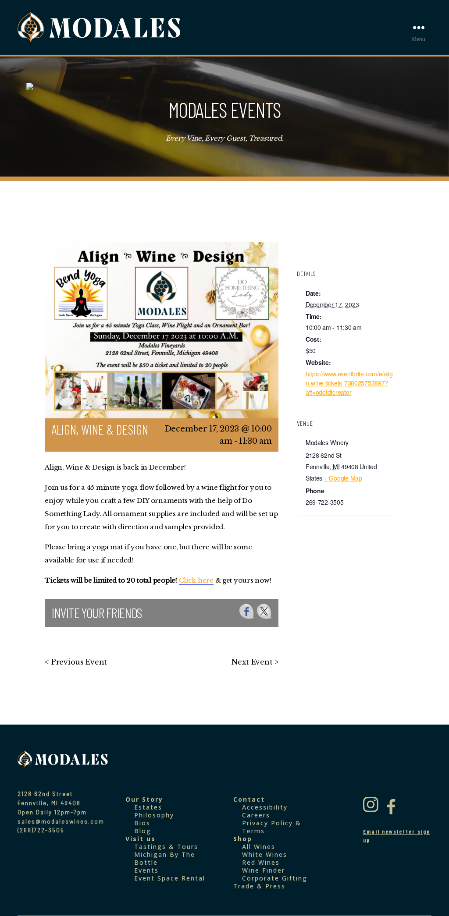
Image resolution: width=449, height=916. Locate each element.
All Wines (258, 846)
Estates (148, 807)
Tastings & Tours (166, 846)
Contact (249, 799)
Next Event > (255, 662)
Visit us (140, 839)
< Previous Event (76, 662)
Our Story (144, 799)
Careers (256, 815)
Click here (196, 580)
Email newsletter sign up (396, 836)
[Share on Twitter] (264, 611)
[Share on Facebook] (246, 611)
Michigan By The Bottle (164, 858)
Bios (142, 823)
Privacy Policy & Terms (271, 827)
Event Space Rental (169, 878)
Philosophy (154, 815)
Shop (242, 839)
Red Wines (261, 862)
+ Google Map (343, 478)
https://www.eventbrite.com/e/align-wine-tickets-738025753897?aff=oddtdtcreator (349, 382)
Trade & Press (259, 886)
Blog (142, 831)
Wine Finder (263, 870)
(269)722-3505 (41, 830)
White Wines (264, 854)
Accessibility (265, 807)
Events (146, 870)
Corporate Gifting (274, 878)
